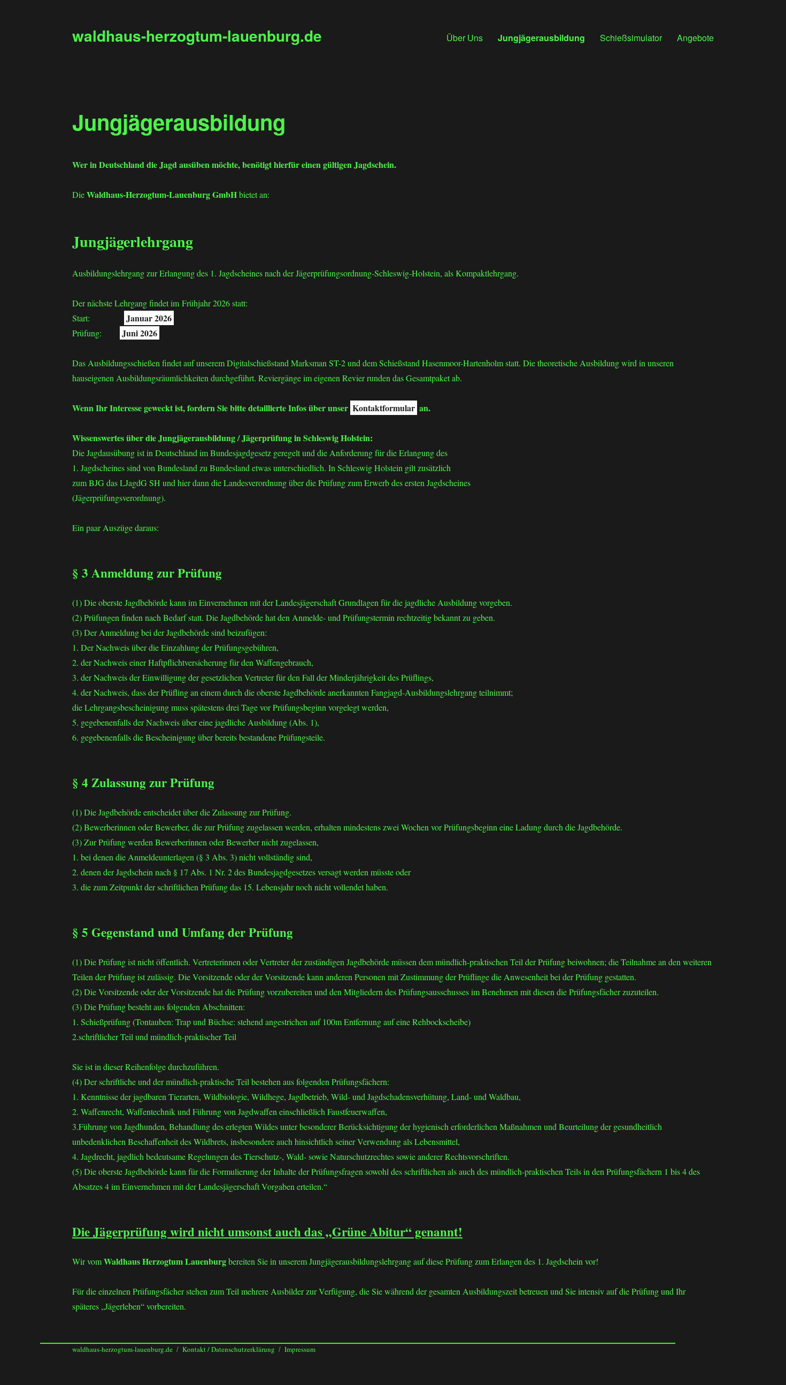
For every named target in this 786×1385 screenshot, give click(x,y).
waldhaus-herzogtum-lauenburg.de (197, 36)
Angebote (695, 38)
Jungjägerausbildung (541, 38)
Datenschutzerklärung (243, 1349)
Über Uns (464, 38)
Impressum (299, 1349)
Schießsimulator (631, 38)
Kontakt (194, 1349)
